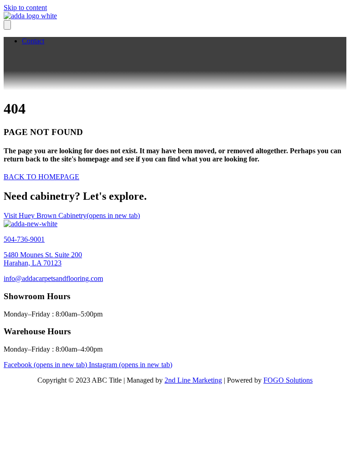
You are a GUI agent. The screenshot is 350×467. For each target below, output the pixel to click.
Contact (33, 41)
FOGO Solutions (288, 380)
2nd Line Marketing (193, 380)
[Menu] (7, 25)
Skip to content (25, 7)
